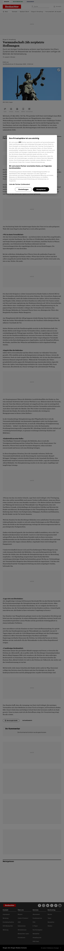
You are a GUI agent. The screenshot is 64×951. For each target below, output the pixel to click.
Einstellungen (23, 189)
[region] (32, 164)
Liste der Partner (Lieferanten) (19, 184)
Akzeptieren (41, 189)
